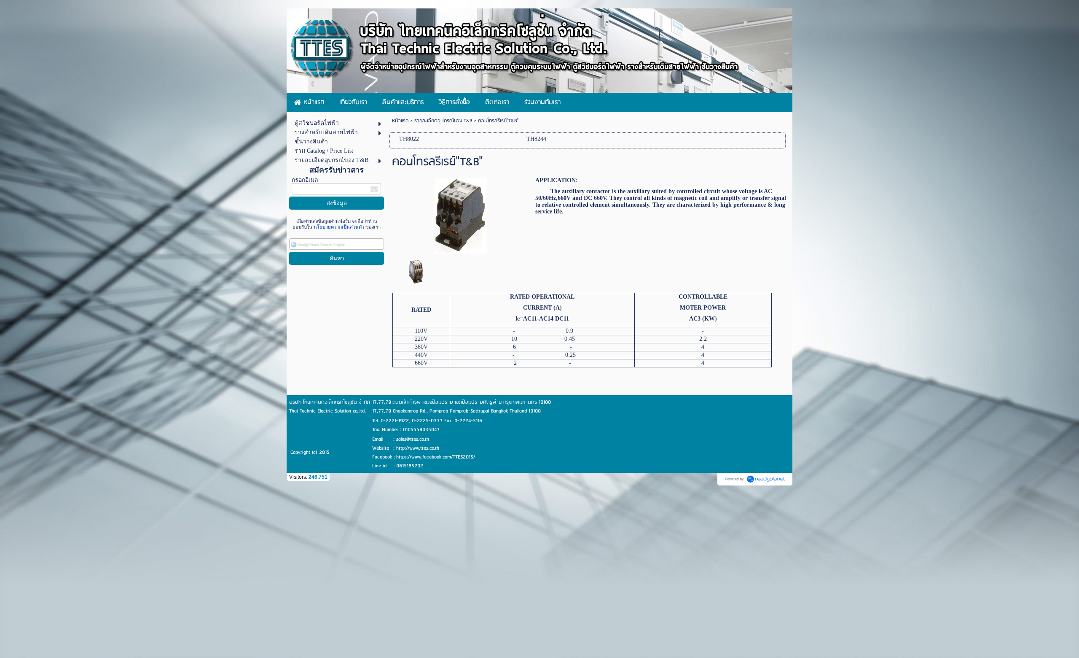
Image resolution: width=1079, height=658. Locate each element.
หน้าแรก (400, 120)
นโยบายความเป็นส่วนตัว (338, 226)
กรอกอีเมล (305, 180)
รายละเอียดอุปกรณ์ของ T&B (443, 120)
